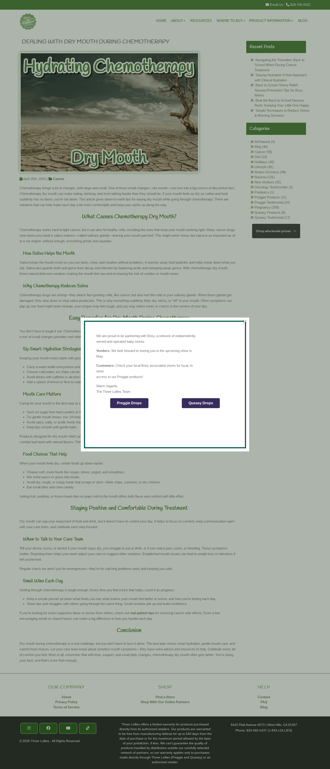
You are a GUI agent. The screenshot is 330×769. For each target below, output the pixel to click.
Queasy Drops (201, 403)
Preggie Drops (129, 403)
